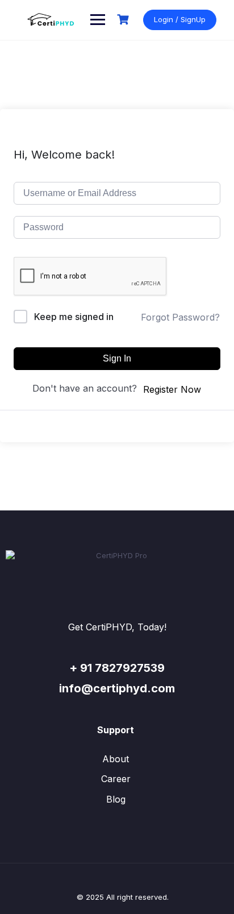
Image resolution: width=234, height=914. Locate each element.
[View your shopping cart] (124, 19)
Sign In (117, 358)
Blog (116, 799)
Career (116, 778)
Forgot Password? (180, 317)
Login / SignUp (180, 19)
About (115, 759)
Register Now (172, 389)
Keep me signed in (74, 316)
